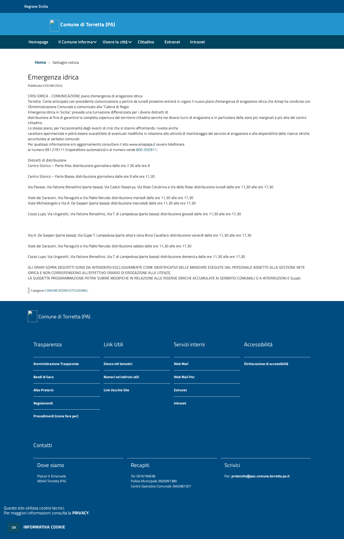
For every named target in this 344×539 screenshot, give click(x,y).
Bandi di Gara (43, 377)
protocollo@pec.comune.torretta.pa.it (260, 476)
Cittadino (146, 42)
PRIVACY (80, 513)
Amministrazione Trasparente (56, 363)
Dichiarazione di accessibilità (266, 363)
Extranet (172, 42)
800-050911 (146, 149)
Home (40, 62)
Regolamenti (43, 403)
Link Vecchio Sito (116, 390)
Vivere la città (115, 42)
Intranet (197, 42)
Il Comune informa (76, 42)
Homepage (38, 42)
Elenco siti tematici (118, 363)
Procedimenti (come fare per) (55, 416)
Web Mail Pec (184, 377)
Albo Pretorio (43, 390)
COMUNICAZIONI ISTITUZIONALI (66, 290)
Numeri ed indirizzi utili (121, 377)
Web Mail (181, 363)
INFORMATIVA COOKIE (44, 527)
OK (14, 527)
